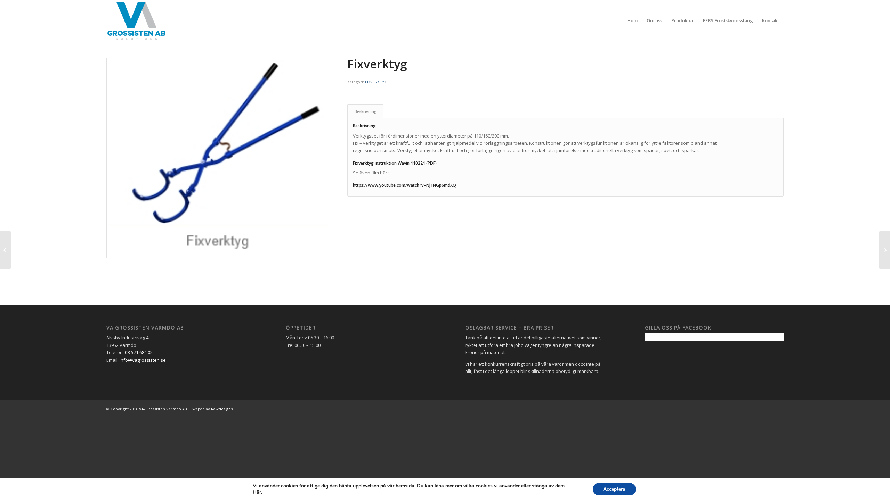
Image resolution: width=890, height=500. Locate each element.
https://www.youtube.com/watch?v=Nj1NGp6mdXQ (404, 185)
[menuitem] (632, 20)
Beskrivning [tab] (366, 111)
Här (257, 492)
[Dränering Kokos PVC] (5, 250)
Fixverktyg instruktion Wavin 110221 (389, 163)
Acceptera (614, 489)
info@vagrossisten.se (143, 360)
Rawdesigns (222, 408)
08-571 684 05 (139, 352)
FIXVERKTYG (376, 81)
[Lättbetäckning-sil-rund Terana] (884, 250)
